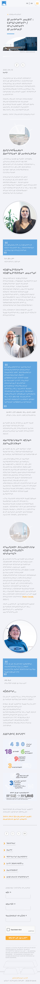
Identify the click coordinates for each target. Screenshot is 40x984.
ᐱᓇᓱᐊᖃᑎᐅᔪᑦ (12, 870)
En (32, 3)
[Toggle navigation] (37, 3)
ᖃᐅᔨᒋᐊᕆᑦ (11, 843)
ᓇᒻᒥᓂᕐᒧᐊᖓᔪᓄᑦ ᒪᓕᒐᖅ (20, 978)
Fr (27, 3)
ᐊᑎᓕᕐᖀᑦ (10, 904)
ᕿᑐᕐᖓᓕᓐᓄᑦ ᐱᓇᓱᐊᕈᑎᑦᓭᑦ (17, 857)
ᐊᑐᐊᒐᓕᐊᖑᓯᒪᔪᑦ (15, 14)
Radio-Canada (28, 597)
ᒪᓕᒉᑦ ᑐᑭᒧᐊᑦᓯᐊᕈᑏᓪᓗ (15, 863)
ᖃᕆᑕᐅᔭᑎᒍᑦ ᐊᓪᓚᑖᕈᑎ (16, 916)
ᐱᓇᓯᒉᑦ (9, 850)
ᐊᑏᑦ (8, 892)
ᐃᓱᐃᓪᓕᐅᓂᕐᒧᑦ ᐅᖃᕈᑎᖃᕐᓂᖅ (18, 877)
